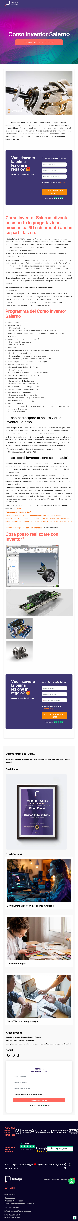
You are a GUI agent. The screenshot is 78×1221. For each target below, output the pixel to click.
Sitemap (46, 1179)
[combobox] (44, 176)
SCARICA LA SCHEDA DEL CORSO (39, 42)
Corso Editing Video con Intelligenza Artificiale (30, 906)
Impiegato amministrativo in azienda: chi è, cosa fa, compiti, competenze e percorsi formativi (38, 1044)
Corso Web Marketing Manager (23, 1021)
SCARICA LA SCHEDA (39, 1100)
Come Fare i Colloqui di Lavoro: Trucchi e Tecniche (23, 1037)
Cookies (55, 1179)
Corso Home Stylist (16, 963)
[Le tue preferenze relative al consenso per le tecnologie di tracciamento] (74, 1217)
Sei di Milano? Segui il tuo (16, 528)
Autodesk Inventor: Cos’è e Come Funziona (20, 1040)
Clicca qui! (17, 508)
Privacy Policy (48, 708)
